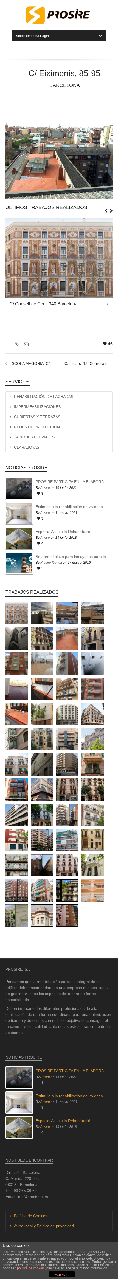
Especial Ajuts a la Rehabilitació (63, 531)
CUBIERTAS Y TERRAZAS (37, 417)
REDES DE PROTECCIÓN (37, 427)
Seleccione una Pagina (33, 36)
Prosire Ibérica (51, 562)
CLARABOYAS (26, 447)
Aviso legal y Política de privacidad (44, 1226)
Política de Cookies (30, 1216)
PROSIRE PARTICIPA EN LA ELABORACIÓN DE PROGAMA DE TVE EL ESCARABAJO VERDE (73, 482)
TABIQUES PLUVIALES (34, 437)
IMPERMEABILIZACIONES (37, 407)
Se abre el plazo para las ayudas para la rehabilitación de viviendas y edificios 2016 (73, 556)
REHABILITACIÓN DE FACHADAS (43, 396)
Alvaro (45, 488)
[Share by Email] (26, 344)
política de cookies (31, 1268)
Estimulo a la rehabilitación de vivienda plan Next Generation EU (73, 506)
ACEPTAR (62, 1274)
